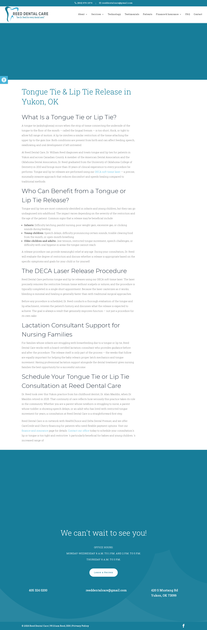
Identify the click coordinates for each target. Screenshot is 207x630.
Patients (147, 14)
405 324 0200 (38, 590)
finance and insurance (35, 430)
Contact (198, 14)
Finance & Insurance (167, 14)
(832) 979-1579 (84, 3)
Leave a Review (103, 572)
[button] (4, 80)
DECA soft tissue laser (107, 171)
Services (96, 14)
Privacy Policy (80, 625)
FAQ (187, 14)
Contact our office (78, 430)
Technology (114, 14)
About (81, 14)
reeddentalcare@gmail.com (117, 3)
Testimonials (132, 14)
